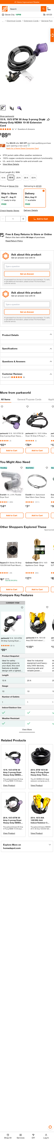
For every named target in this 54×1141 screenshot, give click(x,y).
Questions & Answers (26, 129)
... (3, 21)
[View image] (3, 107)
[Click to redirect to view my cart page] (48, 8)
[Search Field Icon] (43, 9)
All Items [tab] (5, 399)
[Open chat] (52, 35)
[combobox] (25, 8)
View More (27, 729)
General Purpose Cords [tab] (29, 399)
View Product (9, 785)
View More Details (11, 164)
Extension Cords (31, 20)
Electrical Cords (14, 20)
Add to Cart (42, 219)
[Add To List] (44, 120)
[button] (27, 335)
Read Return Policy (14, 241)
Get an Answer (27, 274)
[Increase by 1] (23, 219)
